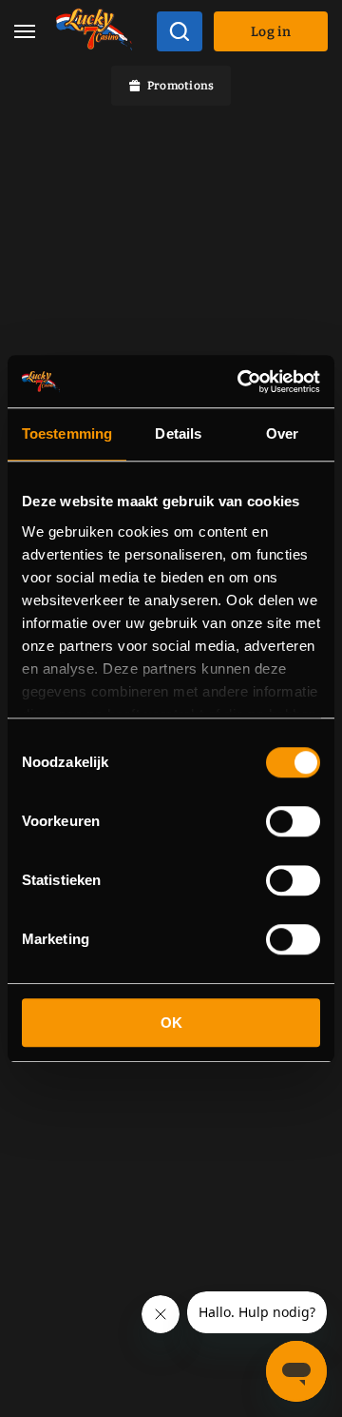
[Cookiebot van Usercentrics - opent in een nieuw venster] (241, 381)
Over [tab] (282, 433)
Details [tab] (178, 433)
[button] (24, 32)
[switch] (293, 821)
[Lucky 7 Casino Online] (94, 32)
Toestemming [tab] (67, 433)
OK (171, 1022)
